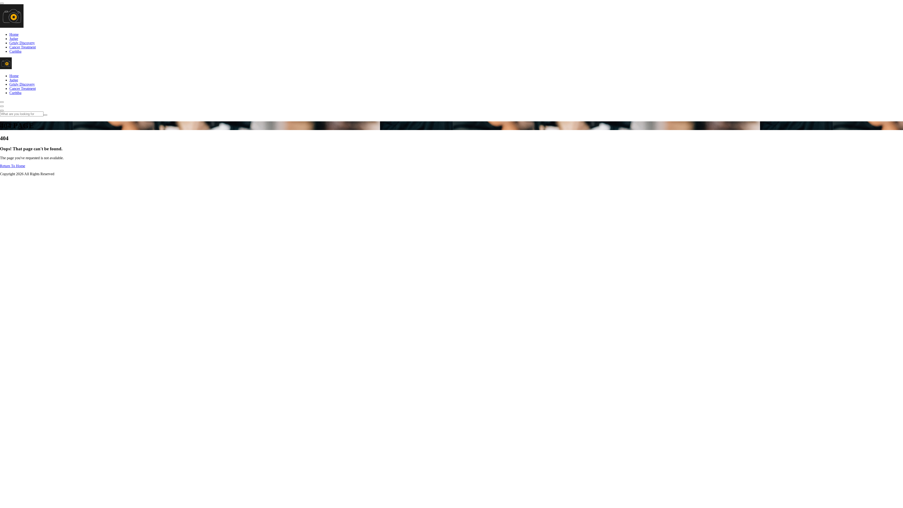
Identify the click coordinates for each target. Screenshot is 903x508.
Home (14, 34)
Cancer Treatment (22, 47)
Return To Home (12, 166)
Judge (13, 39)
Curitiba (15, 51)
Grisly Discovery (22, 43)
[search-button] (45, 115)
